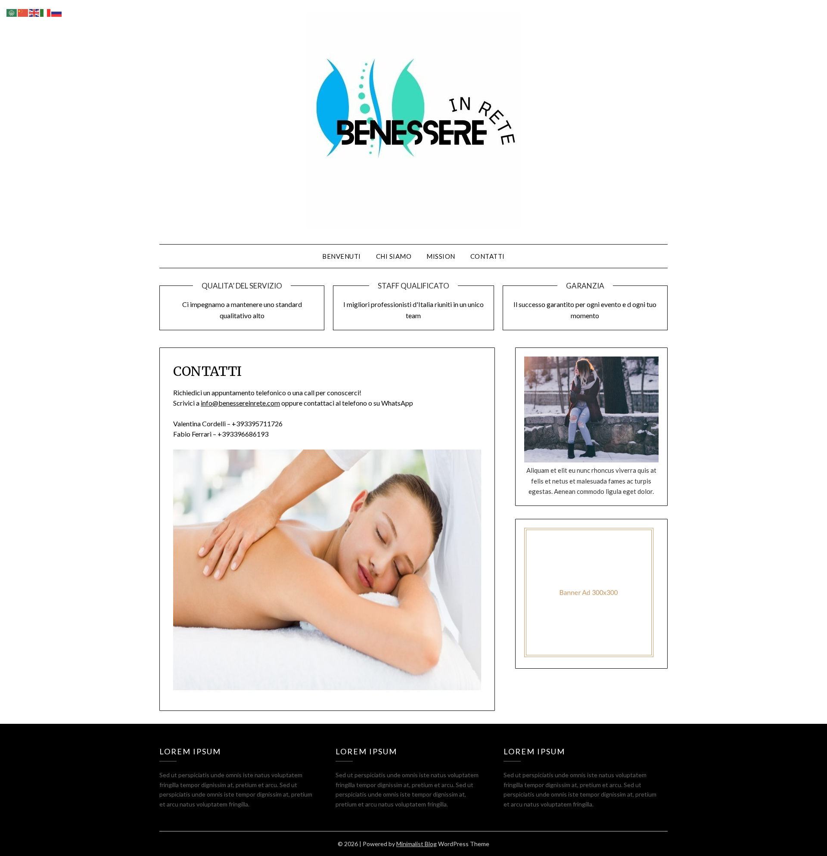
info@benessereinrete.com (240, 403)
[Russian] (56, 12)
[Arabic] (12, 12)
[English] (34, 12)
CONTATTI (487, 256)
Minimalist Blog (416, 843)
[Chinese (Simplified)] (23, 12)
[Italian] (45, 12)
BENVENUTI (341, 256)
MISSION (440, 256)
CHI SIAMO (394, 256)
